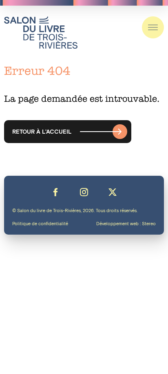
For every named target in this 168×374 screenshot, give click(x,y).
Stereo (149, 224)
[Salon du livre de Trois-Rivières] (40, 32)
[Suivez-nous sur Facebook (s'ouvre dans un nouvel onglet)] (55, 192)
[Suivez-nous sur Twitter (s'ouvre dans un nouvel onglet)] (112, 192)
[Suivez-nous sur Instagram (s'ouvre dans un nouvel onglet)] (84, 192)
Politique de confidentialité (40, 224)
